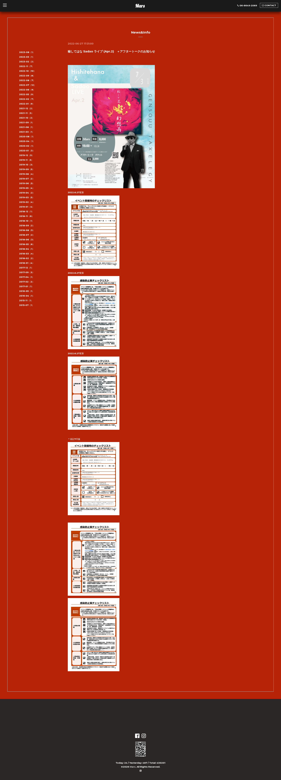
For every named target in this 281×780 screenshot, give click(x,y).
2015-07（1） (26, 305)
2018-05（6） (27, 244)
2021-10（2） (26, 117)
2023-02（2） (27, 61)
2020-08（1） (27, 136)
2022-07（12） (27, 85)
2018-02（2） (27, 258)
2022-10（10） (27, 71)
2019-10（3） (26, 164)
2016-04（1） (26, 295)
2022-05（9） (27, 94)
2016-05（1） (26, 291)
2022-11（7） (26, 66)
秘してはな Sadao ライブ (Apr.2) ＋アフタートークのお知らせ (111, 51)
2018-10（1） (26, 220)
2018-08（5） (27, 230)
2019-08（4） (27, 174)
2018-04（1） (26, 249)
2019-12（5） (26, 155)
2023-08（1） (27, 52)
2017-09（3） (26, 272)
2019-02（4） (27, 202)
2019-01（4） (26, 206)
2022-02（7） (27, 99)
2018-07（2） (27, 234)
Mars (140, 6)
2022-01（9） (27, 103)
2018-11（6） (26, 216)
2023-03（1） (27, 56)
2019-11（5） (26, 160)
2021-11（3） (26, 113)
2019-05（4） (27, 188)
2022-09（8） (27, 75)
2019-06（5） (27, 183)
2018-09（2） (27, 225)
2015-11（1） (26, 300)
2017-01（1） (26, 286)
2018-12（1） (26, 211)
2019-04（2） (27, 192)
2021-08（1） (26, 127)
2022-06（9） (27, 89)
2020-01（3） (27, 150)
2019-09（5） (26, 169)
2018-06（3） (27, 239)
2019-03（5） (26, 197)
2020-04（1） (27, 141)
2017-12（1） (26, 267)
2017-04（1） (26, 277)
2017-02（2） (26, 281)
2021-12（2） (26, 108)
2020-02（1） (27, 145)
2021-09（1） (26, 122)
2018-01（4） (26, 263)
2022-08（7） (27, 80)
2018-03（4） (27, 253)
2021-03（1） (26, 131)
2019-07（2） (27, 178)
